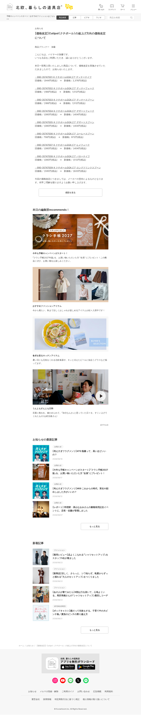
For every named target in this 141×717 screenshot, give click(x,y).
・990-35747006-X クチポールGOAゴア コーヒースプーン (64, 133)
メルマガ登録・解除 (49, 691)
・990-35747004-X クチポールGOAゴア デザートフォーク (64, 111)
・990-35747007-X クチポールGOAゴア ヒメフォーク (62, 145)
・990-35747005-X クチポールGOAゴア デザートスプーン (64, 122)
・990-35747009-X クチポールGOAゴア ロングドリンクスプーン (68, 167)
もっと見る (95, 526)
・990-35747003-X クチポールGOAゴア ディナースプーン (64, 99)
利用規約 (109, 691)
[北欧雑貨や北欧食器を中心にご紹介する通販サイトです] (38, 7)
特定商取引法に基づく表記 (67, 699)
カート (122, 9)
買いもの (101, 9)
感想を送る (70, 192)
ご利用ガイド (68, 691)
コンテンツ (112, 9)
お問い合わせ (83, 691)
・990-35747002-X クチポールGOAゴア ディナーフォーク (64, 88)
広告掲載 (97, 691)
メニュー (133, 9)
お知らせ (39, 28)
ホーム (21, 645)
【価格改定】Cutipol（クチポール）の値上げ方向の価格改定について (64, 645)
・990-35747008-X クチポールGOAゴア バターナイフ (62, 156)
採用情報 (47, 699)
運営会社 (36, 699)
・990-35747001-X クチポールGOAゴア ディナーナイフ (63, 77)
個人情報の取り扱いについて (96, 699)
